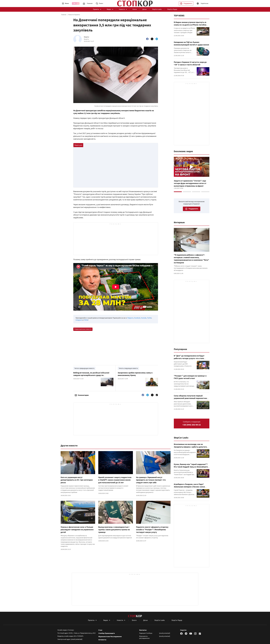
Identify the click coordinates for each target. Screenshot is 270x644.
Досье (144, 9)
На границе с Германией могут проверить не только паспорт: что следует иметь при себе (151, 480)
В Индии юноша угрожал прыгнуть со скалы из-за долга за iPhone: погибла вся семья (190, 25)
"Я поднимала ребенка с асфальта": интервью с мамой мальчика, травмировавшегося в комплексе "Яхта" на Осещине (191, 259)
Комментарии (83, 395)
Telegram (130, 318)
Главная (63, 15)
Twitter (149, 318)
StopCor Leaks (157, 9)
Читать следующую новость (128, 368)
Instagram (78, 320)
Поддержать (188, 3)
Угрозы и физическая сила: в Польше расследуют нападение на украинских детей (77, 530)
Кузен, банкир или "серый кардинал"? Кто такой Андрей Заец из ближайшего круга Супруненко (191, 467)
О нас (100, 630)
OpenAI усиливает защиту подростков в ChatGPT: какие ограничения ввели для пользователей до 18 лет (114, 480)
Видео (109, 9)
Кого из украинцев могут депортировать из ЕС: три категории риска (77, 480)
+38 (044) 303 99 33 (191, 424)
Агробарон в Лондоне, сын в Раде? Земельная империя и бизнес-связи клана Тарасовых (189, 487)
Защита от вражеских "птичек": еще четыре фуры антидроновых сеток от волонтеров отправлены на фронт (190, 183)
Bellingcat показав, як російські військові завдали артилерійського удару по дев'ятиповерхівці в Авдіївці (91, 375)
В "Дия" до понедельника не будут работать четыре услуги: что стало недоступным (189, 358)
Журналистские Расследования (110, 637)
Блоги (135, 9)
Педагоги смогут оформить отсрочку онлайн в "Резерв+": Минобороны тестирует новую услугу (152, 530)
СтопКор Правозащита (106, 633)
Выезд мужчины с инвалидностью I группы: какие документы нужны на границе (114, 530)
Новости (122, 9)
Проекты (96, 9)
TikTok (86, 320)
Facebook (137, 318)
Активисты (102, 640)
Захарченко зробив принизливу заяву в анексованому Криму (135, 374)
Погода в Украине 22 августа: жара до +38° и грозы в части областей (190, 63)
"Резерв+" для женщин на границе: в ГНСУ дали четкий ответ (190, 377)
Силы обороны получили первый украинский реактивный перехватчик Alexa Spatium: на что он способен (190, 398)
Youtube (143, 318)
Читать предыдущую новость (84, 368)
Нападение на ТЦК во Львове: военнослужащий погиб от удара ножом (191, 43)
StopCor (86, 37)
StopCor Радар (172, 9)
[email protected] (76, 639)
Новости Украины (74, 15)
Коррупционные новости (82, 329)
